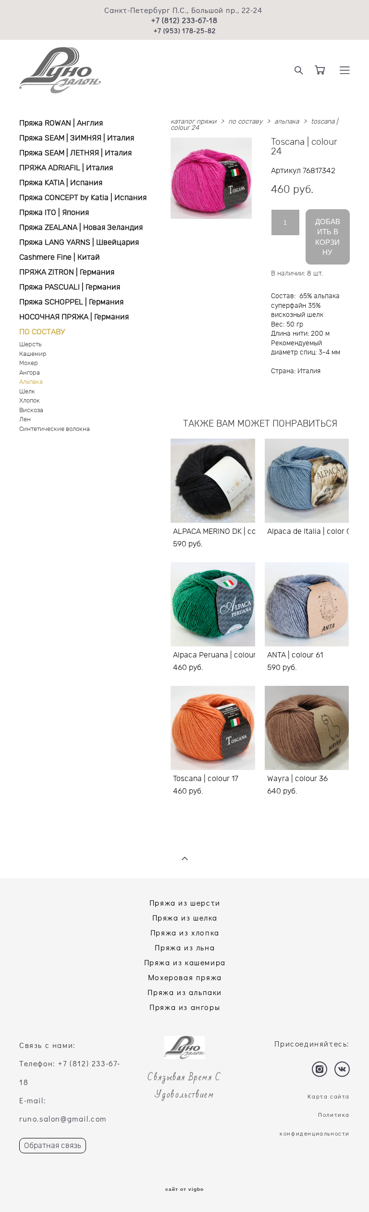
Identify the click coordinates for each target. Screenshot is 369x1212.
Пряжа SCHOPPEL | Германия (71, 302)
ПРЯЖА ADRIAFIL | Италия (66, 168)
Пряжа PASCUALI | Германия (69, 287)
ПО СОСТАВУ (42, 332)
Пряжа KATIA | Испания (60, 183)
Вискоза (31, 410)
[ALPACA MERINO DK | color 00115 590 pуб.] (213, 481)
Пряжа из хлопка (185, 932)
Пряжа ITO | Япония (54, 212)
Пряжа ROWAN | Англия (61, 123)
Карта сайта (329, 1096)
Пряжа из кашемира (185, 962)
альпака (286, 121)
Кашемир (33, 354)
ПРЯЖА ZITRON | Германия (66, 272)
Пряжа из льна (185, 947)
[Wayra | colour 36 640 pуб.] (307, 728)
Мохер (28, 363)
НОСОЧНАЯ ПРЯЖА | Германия (74, 317)
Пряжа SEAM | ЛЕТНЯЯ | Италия (75, 153)
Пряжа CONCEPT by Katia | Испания (83, 198)
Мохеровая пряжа (185, 977)
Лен (25, 420)
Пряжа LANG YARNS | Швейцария (79, 242)
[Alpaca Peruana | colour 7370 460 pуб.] (213, 604)
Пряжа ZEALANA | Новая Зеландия (81, 227)
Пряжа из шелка (185, 917)
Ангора (29, 373)
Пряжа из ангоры (184, 1007)
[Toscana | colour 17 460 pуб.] (213, 728)
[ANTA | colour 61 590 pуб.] (307, 604)
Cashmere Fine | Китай (59, 257)
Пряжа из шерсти (185, 902)
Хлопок (29, 401)
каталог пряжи (193, 121)
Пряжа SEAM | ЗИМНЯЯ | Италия (76, 138)
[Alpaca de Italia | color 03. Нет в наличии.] (307, 481)
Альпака (31, 382)
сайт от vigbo (184, 1189)
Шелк (27, 392)
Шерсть (30, 344)
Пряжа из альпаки (185, 992)
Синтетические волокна (54, 429)
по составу (245, 121)
